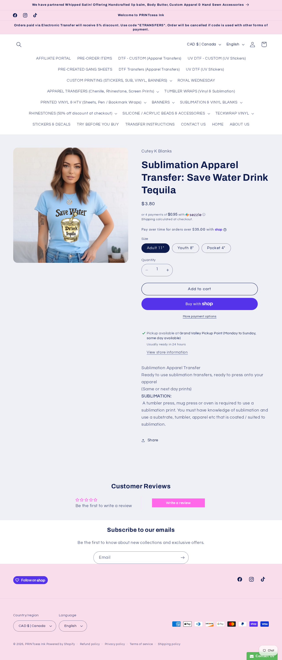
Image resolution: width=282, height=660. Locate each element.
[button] (19, 44)
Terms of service (141, 644)
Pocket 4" (216, 248)
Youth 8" (186, 248)
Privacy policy (115, 644)
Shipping (148, 219)
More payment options (200, 316)
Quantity (148, 260)
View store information (167, 352)
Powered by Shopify (60, 644)
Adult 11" (155, 248)
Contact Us (264, 656)
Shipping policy (169, 644)
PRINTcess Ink (35, 644)
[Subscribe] (182, 557)
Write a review (178, 503)
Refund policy (90, 644)
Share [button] (153, 440)
